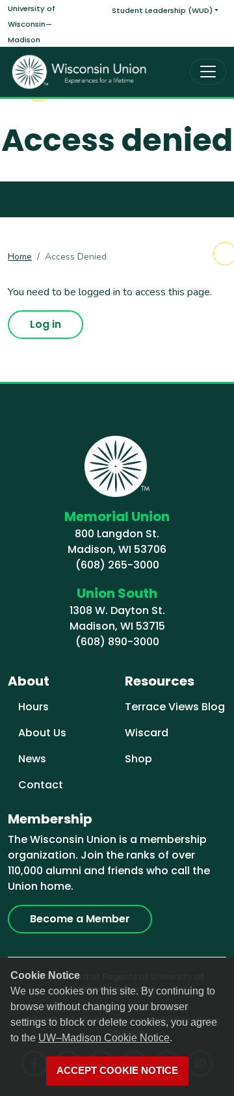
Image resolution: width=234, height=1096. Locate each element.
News (32, 758)
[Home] (79, 72)
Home (20, 256)
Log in (45, 324)
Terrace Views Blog (175, 706)
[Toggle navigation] (208, 72)
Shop (138, 758)
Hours (33, 706)
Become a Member (80, 918)
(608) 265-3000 (117, 564)
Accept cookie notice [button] (117, 1070)
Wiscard (146, 732)
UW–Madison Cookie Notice (104, 1037)
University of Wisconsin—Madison (31, 24)
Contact (40, 784)
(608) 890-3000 (117, 641)
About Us (42, 732)
